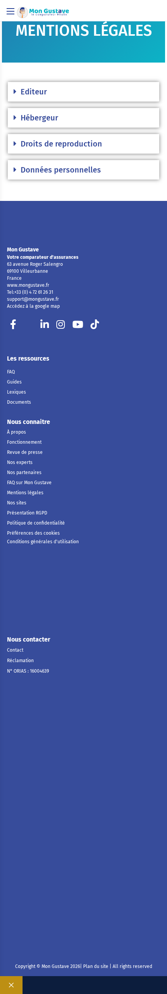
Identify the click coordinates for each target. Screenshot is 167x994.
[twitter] (29, 326)
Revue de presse (25, 452)
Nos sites (16, 503)
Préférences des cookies (33, 533)
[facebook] (13, 326)
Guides (14, 382)
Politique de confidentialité (36, 523)
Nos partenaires (24, 472)
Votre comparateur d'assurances (42, 257)
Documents (19, 402)
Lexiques (16, 392)
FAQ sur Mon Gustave (29, 482)
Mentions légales (25, 492)
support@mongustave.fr (33, 299)
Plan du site (95, 966)
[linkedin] (44, 326)
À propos (16, 432)
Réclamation (20, 660)
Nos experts (20, 462)
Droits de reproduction (61, 143)
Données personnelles (61, 169)
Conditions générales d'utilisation (43, 541)
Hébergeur (39, 117)
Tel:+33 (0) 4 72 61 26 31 (30, 292)
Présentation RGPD (27, 513)
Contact (15, 650)
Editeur (34, 91)
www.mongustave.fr (28, 285)
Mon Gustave (23, 249)
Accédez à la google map (33, 306)
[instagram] (60, 326)
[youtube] (77, 326)
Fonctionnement (24, 442)
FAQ (11, 372)
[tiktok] (94, 326)
